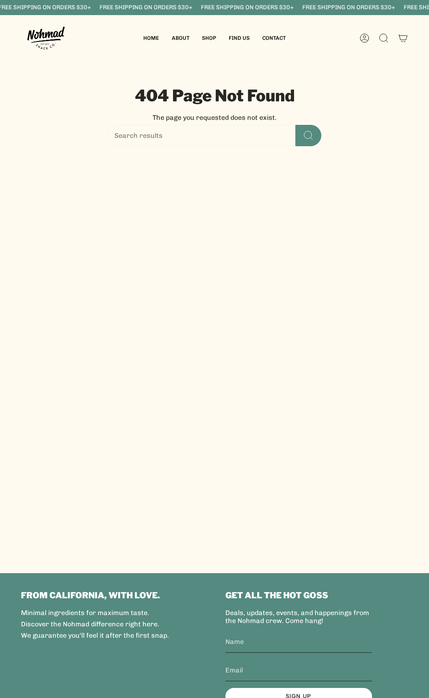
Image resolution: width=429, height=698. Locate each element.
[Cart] (403, 38)
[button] (209, 38)
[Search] (308, 135)
